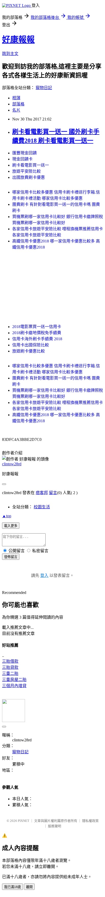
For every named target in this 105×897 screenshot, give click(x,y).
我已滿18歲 (12, 887)
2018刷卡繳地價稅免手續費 (36, 333)
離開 (29, 887)
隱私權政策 (90, 821)
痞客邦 (42, 493)
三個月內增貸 (14, 686)
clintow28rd (11, 464)
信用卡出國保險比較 (30, 345)
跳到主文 (10, 53)
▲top (6, 516)
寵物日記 (44, 88)
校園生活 (42, 507)
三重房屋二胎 (14, 679)
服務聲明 (54, 826)
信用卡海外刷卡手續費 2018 (37, 339)
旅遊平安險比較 (26, 171)
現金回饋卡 (22, 159)
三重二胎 (10, 673)
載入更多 (10, 526)
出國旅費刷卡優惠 (28, 177)
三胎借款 (10, 661)
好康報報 (18, 39)
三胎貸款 (10, 667)
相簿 (16, 98)
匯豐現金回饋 (24, 153)
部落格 (18, 104)
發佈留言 (10, 557)
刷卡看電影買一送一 (30, 165)
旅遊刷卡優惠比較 (28, 351)
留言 (53, 493)
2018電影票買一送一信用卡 (36, 326)
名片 (16, 110)
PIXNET (23, 821)
